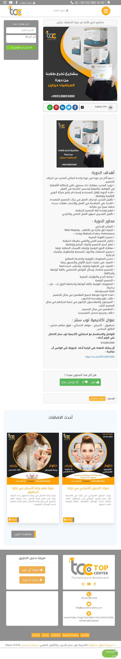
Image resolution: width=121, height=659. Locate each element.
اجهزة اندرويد (31, 580)
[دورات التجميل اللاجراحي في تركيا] (88, 459)
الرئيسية (85, 635)
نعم (93, 382)
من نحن (45, 635)
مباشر (114, 656)
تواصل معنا (68, 382)
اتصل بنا (36, 635)
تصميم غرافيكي (97, 398)
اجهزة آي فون (31, 570)
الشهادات (55, 635)
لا (83, 382)
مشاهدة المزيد (23, 534)
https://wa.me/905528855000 (100, 356)
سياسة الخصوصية (70, 635)
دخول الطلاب (26, 3)
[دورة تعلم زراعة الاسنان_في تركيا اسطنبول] (33, 459)
